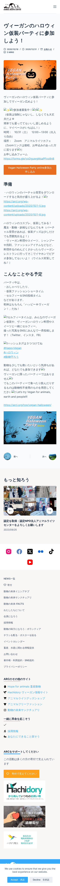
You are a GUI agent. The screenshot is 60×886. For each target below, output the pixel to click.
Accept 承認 (17, 879)
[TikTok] (51, 551)
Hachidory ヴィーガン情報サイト (28, 692)
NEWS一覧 (9, 578)
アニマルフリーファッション (25, 704)
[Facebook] (19, 551)
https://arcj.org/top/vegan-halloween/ (27, 405)
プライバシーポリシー (15, 666)
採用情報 (8, 622)
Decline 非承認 (41, 879)
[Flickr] (40, 551)
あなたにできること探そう (24, 736)
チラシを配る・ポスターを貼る (20, 635)
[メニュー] (54, 6)
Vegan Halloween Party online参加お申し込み (30, 169)
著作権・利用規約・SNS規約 (19, 660)
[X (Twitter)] (30, 551)
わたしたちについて (14, 610)
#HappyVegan (13, 348)
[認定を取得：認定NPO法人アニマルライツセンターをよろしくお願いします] (30, 501)
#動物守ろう (11, 356)
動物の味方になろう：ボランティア (22, 628)
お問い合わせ (11, 654)
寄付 (9, 585)
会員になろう (11, 616)
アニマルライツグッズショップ (26, 698)
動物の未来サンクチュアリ (18, 597)
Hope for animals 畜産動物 (24, 686)
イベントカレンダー (14, 641)
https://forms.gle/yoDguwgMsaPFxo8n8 (29, 158)
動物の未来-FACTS (14, 603)
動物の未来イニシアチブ (16, 591)
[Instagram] (8, 551)
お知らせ (48, 49)
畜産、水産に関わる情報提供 (19, 647)
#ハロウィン (11, 352)
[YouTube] (30, 562)
